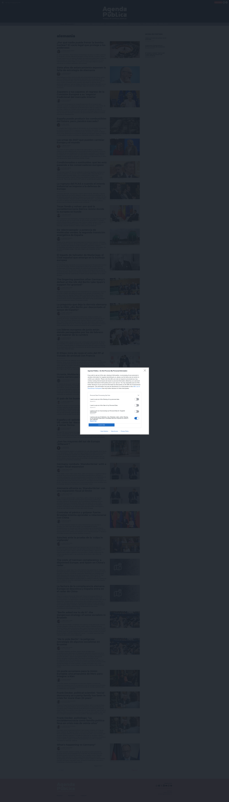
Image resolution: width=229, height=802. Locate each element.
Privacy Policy (125, 431)
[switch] (136, 399)
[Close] (145, 371)
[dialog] (114, 401)
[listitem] (114, 395)
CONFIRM (101, 425)
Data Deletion (104, 431)
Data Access (114, 431)
